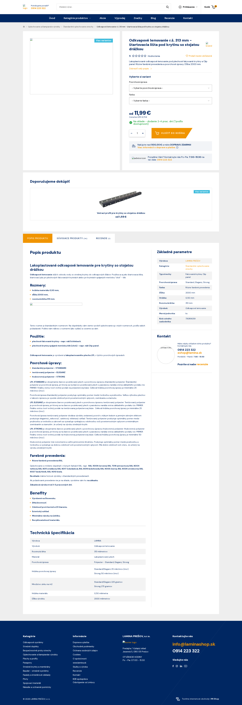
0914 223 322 (38, 8)
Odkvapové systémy (33, 642)
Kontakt (76, 675)
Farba (132, 95)
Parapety (27, 662)
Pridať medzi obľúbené (200, 55)
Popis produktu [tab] (37, 238)
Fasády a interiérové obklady (36, 675)
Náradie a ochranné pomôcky (37, 687)
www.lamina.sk (79, 662)
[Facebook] (173, 666)
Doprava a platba (81, 642)
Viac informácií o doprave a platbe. (157, 147)
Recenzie (77, 671)
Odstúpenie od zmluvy (84, 682)
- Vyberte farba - (141, 100)
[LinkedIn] (181, 666)
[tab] (72, 238)
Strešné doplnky (31, 646)
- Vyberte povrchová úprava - (147, 88)
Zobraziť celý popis (139, 68)
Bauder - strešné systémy (36, 671)
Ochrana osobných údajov (85, 650)
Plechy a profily (30, 658)
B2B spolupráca (80, 679)
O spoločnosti (80, 658)
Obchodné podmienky (83, 646)
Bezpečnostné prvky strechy (37, 650)
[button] (170, 88)
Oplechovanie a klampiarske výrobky (40, 654)
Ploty (25, 679)
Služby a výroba (80, 666)
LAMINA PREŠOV (193, 261)
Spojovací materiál (32, 683)
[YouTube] (185, 666)
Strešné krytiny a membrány (36, 666)
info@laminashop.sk (194, 644)
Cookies (77, 654)
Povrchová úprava (138, 82)
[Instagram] (177, 666)
